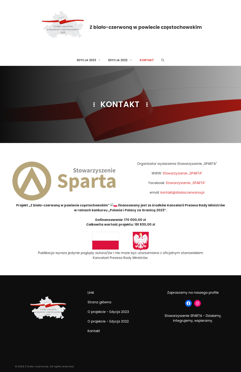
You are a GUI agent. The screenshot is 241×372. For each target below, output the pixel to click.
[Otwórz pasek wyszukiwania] (163, 60)
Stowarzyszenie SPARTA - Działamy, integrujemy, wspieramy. (193, 318)
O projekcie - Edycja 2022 (108, 321)
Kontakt (147, 60)
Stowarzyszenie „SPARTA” (182, 173)
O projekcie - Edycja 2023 (108, 312)
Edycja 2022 (117, 60)
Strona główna (99, 302)
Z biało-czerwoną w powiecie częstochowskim (146, 27)
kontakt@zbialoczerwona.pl (182, 192)
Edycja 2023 (86, 60)
